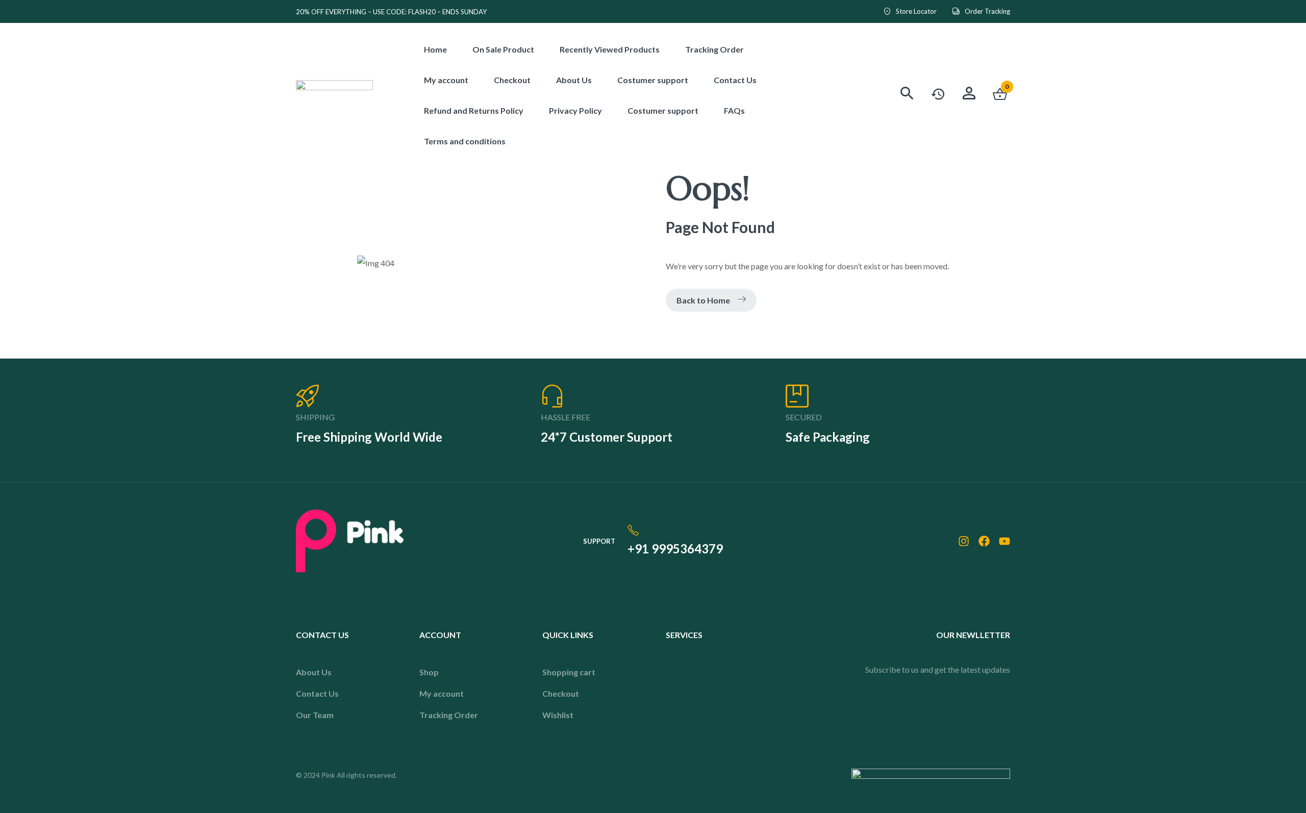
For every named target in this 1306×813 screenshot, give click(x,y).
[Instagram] (963, 541)
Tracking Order (448, 715)
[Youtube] (1004, 541)
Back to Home (703, 300)
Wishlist (557, 715)
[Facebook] (984, 541)
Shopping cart (568, 672)
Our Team (315, 715)
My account (441, 693)
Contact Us (317, 693)
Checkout (560, 693)
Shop (429, 672)
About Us (314, 672)
